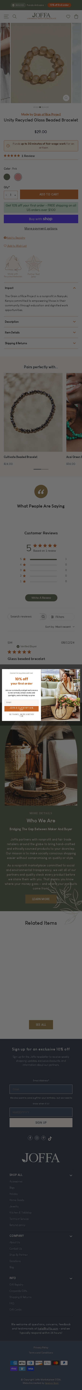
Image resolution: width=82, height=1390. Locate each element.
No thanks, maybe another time (21, 715)
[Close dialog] (78, 671)
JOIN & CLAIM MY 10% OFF (21, 709)
